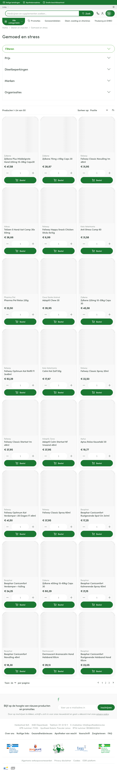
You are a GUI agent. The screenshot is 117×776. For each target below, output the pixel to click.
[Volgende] (113, 682)
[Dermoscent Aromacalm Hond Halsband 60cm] (58, 630)
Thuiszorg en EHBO (18, 75)
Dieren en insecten (18, 82)
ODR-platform (89, 760)
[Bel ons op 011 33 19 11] (97, 13)
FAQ (110, 733)
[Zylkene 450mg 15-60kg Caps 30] (58, 559)
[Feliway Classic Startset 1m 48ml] (20, 418)
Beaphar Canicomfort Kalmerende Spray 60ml (93, 585)
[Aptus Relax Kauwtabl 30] (97, 418)
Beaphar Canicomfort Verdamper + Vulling (15, 585)
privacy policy (102, 714)
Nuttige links (23, 733)
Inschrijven (106, 707)
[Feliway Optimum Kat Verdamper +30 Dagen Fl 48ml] (20, 488)
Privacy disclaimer (62, 760)
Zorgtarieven (98, 733)
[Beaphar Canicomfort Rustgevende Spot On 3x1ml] (97, 488)
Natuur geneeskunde (18, 68)
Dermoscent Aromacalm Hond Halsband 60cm (58, 655)
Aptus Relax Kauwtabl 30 (93, 441)
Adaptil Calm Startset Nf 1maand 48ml (54, 443)
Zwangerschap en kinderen (18, 53)
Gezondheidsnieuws (42, 733)
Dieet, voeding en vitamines (18, 44)
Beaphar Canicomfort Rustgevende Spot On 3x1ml (95, 514)
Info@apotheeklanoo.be (94, 724)
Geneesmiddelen (18, 89)
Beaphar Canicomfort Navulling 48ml (15, 655)
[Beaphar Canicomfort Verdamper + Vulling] (20, 559)
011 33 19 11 (63, 724)
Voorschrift (84, 733)
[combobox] (42, 13)
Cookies (76, 760)
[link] (99, 682)
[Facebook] (58, 699)
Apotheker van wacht (66, 733)
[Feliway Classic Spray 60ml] (58, 488)
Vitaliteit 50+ (18, 61)
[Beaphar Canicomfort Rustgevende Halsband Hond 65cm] (97, 630)
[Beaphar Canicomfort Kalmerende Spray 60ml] (97, 559)
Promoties (7, 27)
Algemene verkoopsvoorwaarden (37, 760)
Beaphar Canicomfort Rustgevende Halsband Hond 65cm (96, 657)
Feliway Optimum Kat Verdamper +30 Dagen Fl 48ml (20, 514)
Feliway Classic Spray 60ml (56, 512)
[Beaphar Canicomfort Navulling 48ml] (20, 630)
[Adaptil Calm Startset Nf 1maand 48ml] (58, 418)
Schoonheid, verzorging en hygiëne (18, 35)
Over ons (9, 733)
